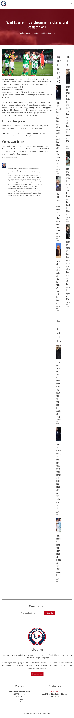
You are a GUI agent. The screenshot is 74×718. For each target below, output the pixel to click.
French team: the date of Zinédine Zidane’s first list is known (58, 282)
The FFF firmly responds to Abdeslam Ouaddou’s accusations (58, 213)
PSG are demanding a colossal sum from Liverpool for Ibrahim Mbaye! (68, 191)
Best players (8, 158)
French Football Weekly (35, 713)
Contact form (54, 691)
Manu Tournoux (14, 166)
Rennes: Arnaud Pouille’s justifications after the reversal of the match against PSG (68, 270)
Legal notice (46, 713)
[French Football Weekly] (3, 3)
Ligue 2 (14, 158)
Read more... (37, 674)
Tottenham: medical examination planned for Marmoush (58, 555)
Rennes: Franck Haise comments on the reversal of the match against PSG (68, 114)
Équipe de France (59, 69)
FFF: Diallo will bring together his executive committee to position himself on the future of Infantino (58, 134)
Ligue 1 (68, 61)
